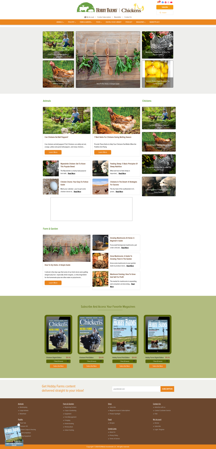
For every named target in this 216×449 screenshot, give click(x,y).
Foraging (67, 420)
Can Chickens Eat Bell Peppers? (56, 137)
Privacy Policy (114, 435)
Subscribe (165, 7)
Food (98, 22)
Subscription (167, 389)
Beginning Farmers (70, 407)
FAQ (156, 414)
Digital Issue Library (114, 22)
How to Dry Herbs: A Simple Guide (57, 265)
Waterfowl (23, 414)
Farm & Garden (85, 22)
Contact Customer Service (163, 410)
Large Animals (24, 410)
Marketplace (155, 22)
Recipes (112, 423)
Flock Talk (23, 423)
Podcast (129, 22)
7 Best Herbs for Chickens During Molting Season (112, 137)
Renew (157, 423)
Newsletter (117, 17)
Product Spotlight (115, 414)
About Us (112, 432)
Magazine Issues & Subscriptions (120, 410)
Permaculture (69, 427)
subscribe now (58, 366)
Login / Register (159, 429)
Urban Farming (69, 430)
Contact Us (128, 17)
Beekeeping (23, 407)
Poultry (71, 22)
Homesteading (69, 424)
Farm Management (70, 417)
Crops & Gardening (70, 410)
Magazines (140, 22)
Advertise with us (160, 407)
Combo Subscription (104, 17)
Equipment (68, 414)
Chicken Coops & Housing (28, 429)
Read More (71, 173)
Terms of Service (115, 439)
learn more (53, 152)
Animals (59, 22)
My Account (90, 17)
